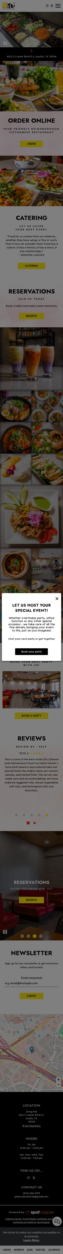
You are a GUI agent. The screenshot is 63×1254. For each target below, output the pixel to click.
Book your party (31, 651)
